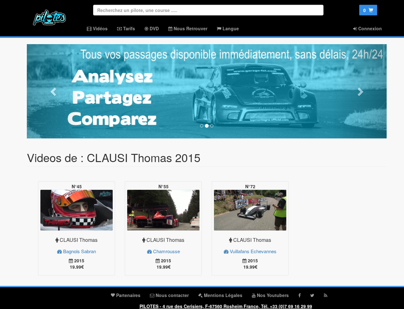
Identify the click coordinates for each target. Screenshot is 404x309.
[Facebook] (300, 295)
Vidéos (100, 28)
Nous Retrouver (189, 28)
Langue (230, 28)
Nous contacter (171, 295)
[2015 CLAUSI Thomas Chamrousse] (163, 210)
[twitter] (312, 295)
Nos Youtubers (272, 295)
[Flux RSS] (325, 295)
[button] (54, 91)
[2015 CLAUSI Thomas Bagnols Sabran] (76, 210)
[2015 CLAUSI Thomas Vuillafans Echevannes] (250, 210)
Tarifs (128, 28)
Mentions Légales (222, 295)
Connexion (369, 28)
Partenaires (127, 295)
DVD (153, 28)
